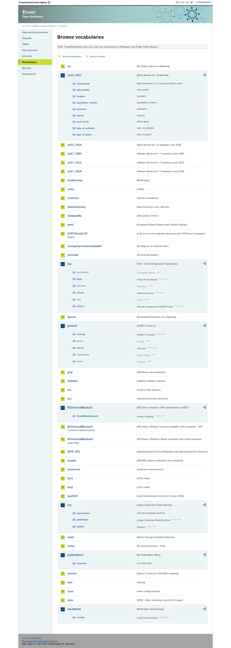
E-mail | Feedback (31, 638)
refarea (80, 292)
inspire (71, 460)
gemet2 (72, 325)
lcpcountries (83, 513)
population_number (87, 102)
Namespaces (29, 74)
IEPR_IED (73, 451)
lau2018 (72, 496)
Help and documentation (35, 32)
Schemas (27, 56)
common (73, 198)
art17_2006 (74, 153)
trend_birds (83, 121)
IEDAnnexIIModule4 (80, 439)
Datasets (26, 38)
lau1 (70, 478)
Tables (25, 44)
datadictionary (76, 207)
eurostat (72, 254)
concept (81, 334)
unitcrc (80, 306)
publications (75, 555)
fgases (71, 317)
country (81, 617)
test (69, 582)
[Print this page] (188, 2)
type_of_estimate (85, 128)
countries (82, 563)
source (80, 348)
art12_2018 (74, 144)
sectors (80, 526)
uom (70, 591)
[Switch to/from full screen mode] (192, 2)
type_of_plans (84, 134)
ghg (70, 372)
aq (69, 66)
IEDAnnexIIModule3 (80, 426)
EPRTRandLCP (77, 233)
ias (69, 389)
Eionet (35, 26)
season (80, 115)
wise (70, 600)
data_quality (83, 90)
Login (181, 2)
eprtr (70, 224)
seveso (72, 573)
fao (69, 263)
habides (72, 381)
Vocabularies (29, 62)
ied (69, 398)
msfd (70, 537)
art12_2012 (74, 75)
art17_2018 (74, 171)
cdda (70, 189)
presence (81, 109)
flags (79, 279)
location (81, 96)
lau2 (70, 487)
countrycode (83, 83)
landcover (73, 469)
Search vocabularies (71, 57)
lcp (69, 505)
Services (26, 68)
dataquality (74, 215)
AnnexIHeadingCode (87, 416)
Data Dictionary (47, 26)
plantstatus (82, 519)
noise (71, 546)
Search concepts (97, 57)
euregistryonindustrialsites (84, 246)
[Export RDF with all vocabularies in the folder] (204, 75)
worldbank (74, 609)
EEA (35, 2)
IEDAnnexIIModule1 (80, 407)
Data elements (30, 50)
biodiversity (75, 180)
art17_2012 (74, 162)
